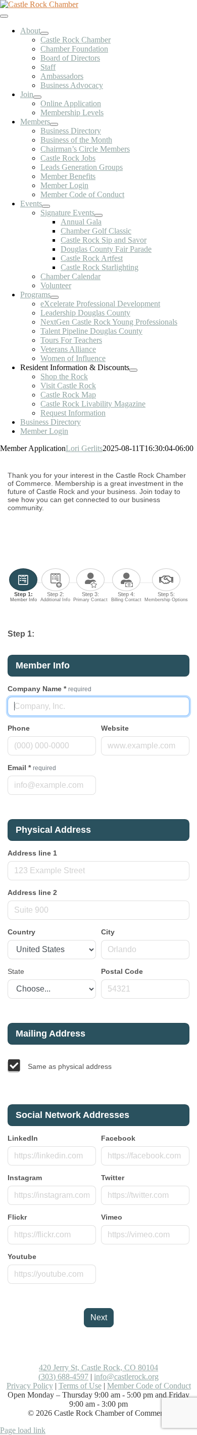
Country (21, 932)
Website (115, 728)
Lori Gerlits (84, 448)
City (108, 932)
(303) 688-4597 (63, 1376)
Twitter (112, 1178)
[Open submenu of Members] (54, 124)
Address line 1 (32, 853)
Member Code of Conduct (149, 1385)
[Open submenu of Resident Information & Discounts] (133, 370)
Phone (19, 728)
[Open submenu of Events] (46, 206)
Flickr (17, 1217)
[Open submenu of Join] (37, 97)
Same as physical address (70, 1066)
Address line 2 (32, 892)
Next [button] (98, 1317)
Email (32, 768)
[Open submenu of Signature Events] (98, 215)
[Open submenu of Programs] (55, 297)
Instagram (25, 1178)
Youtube (22, 1256)
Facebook (118, 1138)
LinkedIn (23, 1138)
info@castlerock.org (126, 1376)
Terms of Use (80, 1385)
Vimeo (111, 1217)
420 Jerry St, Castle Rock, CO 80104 (98, 1367)
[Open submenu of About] (44, 33)
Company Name (49, 689)
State (16, 971)
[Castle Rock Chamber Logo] (39, 4)
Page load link (22, 1430)
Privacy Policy (30, 1385)
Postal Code (122, 971)
